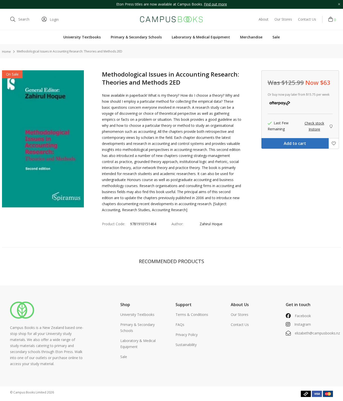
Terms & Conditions (192, 314)
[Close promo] (339, 4)
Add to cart (295, 143)
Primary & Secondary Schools (136, 37)
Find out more (215, 4)
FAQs (180, 324)
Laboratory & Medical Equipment (201, 37)
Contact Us (307, 19)
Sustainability (186, 344)
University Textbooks (82, 37)
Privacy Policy (187, 334)
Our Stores (283, 19)
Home (6, 51)
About (263, 19)
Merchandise (251, 37)
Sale (276, 37)
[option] (171, 4)
